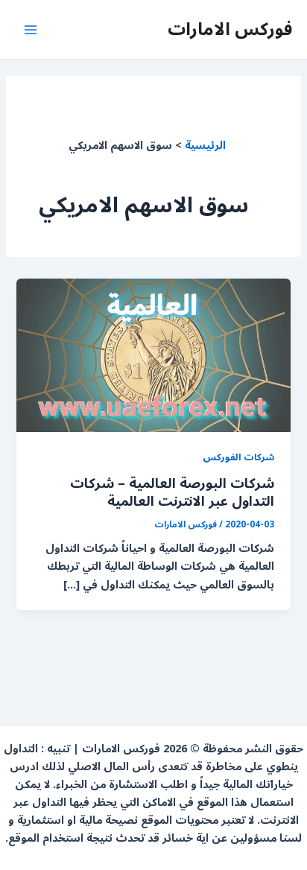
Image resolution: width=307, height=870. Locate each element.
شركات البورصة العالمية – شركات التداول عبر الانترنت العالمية (172, 492)
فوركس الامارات (230, 29)
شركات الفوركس (238, 457)
